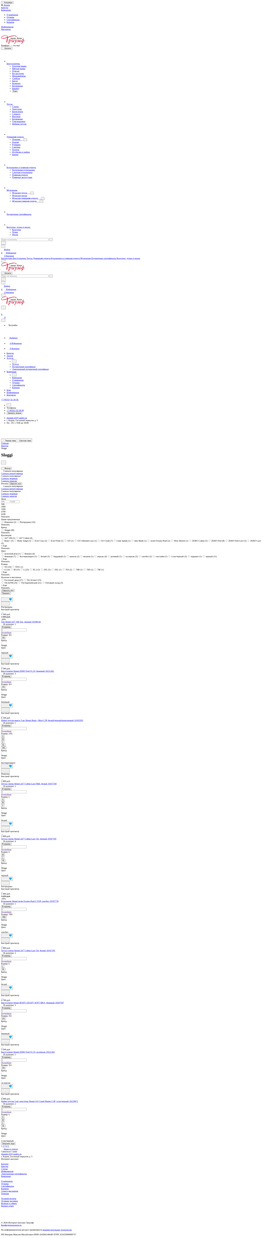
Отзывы (10, 17)
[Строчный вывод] (6, 596)
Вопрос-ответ (7, 1206)
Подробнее (6, 632)
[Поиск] (3, 307)
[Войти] (2, 311)
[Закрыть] (3, 320)
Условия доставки (9, 1201)
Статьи (4, 1169)
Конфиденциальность (11, 1225)
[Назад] (14, 361)
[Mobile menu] (3, 295)
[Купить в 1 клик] (5, 604)
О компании (12, 15)
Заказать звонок (14, 413)
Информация (7, 1171)
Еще (15, 91)
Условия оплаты (8, 1198)
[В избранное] (7, 599)
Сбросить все (15, 484)
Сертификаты (13, 20)
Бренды (4, 1166)
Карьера (10, 22)
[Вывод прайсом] (8, 596)
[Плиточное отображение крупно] (2, 596)
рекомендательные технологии (57, 1230)
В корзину (6, 627)
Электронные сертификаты (14, 1174)
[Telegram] (135, 431)
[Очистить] (51, 239)
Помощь (5, 1193)
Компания (6, 1176)
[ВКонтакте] (135, 428)
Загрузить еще (8, 1144)
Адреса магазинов (9, 1191)
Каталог (5, 1164)
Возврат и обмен (9, 1203)
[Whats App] (135, 434)
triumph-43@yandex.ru (17, 418)
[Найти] (3, 243)
